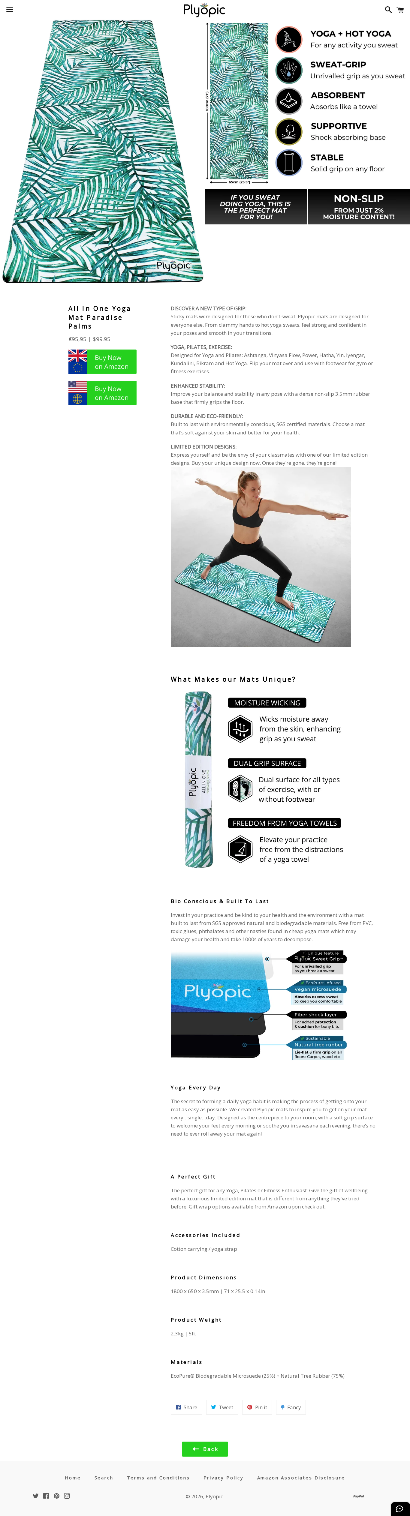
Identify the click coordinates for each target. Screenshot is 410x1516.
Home (73, 1478)
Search (104, 1478)
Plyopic (214, 1496)
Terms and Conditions (158, 1478)
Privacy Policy (223, 1478)
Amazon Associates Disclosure (301, 1478)
